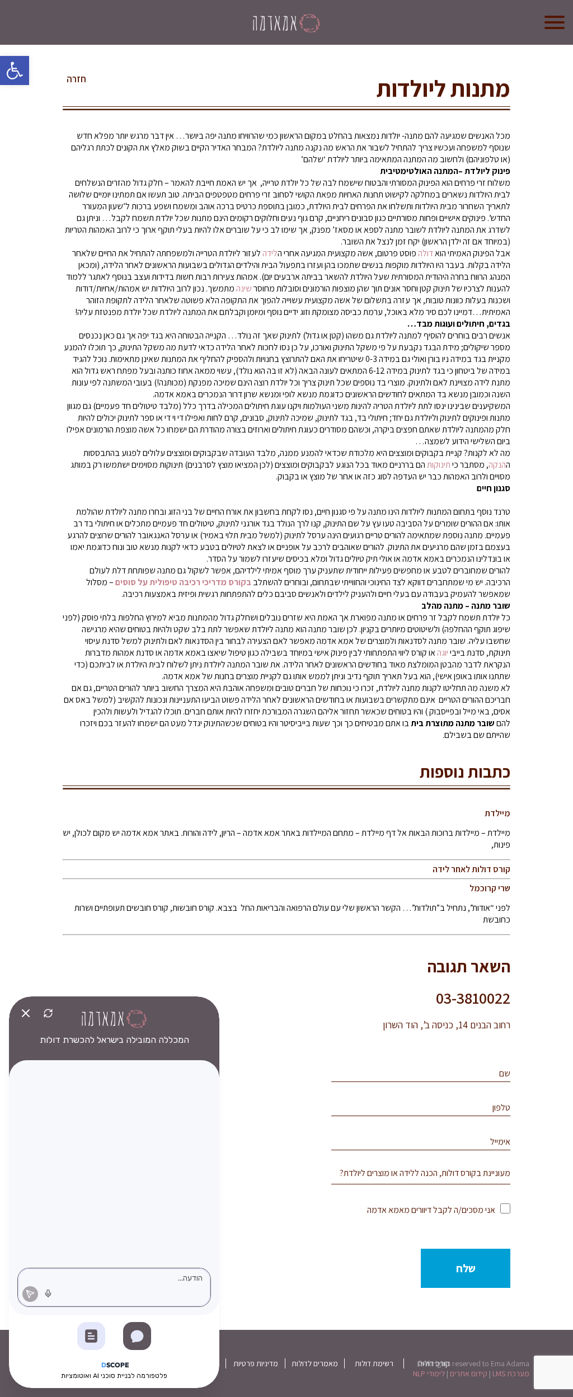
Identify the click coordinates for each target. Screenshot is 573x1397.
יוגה (442, 652)
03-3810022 (473, 997)
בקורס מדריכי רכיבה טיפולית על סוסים (183, 582)
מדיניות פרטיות (255, 1363)
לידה (270, 253)
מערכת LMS (510, 1373)
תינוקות (438, 465)
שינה (244, 288)
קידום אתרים (468, 1373)
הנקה (497, 465)
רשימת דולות (374, 1363)
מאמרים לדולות (315, 1363)
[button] (14, 70)
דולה (425, 253)
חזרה (76, 79)
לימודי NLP (429, 1373)
